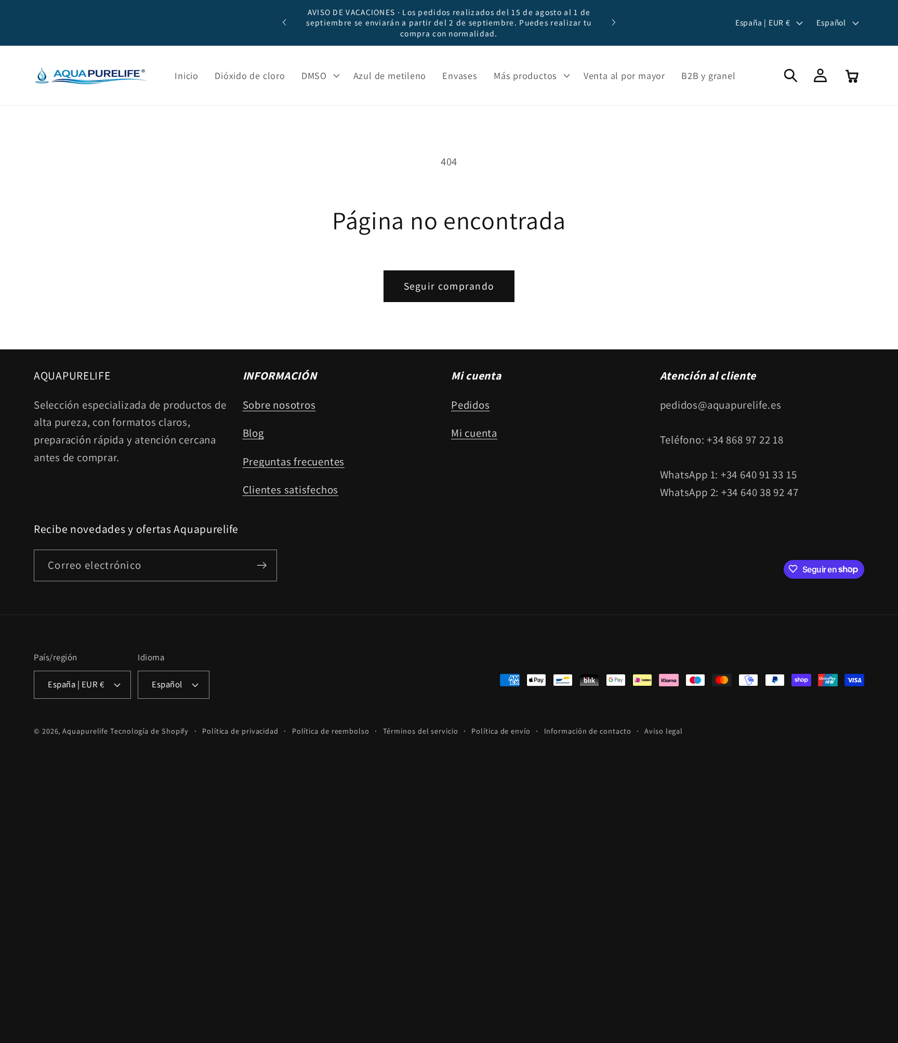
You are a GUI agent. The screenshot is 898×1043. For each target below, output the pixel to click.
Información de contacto (587, 731)
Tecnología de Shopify (149, 731)
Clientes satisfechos (291, 490)
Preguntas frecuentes (294, 461)
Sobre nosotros (279, 405)
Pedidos (470, 405)
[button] (319, 75)
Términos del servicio (420, 731)
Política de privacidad (240, 731)
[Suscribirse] (261, 565)
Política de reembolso (330, 731)
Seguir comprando (449, 286)
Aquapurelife (85, 731)
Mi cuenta (474, 433)
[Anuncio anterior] (284, 22)
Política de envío (500, 731)
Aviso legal (663, 731)
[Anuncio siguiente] (613, 22)
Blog (253, 433)
